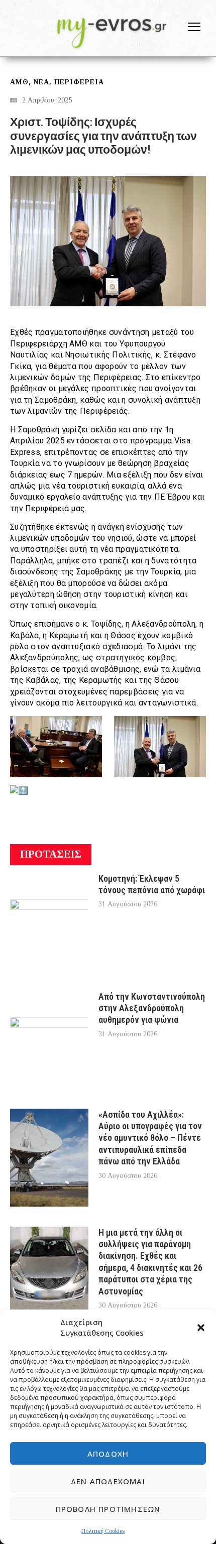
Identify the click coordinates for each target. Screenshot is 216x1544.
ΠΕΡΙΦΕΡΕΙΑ (79, 82)
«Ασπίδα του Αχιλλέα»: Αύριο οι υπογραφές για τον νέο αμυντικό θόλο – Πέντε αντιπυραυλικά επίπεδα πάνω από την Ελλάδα (150, 1138)
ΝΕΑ (41, 82)
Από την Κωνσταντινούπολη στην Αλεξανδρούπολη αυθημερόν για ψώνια (151, 1008)
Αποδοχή (108, 1454)
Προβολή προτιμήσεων (108, 1509)
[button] (201, 1328)
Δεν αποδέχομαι (108, 1481)
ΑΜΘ (19, 82)
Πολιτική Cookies (103, 1530)
